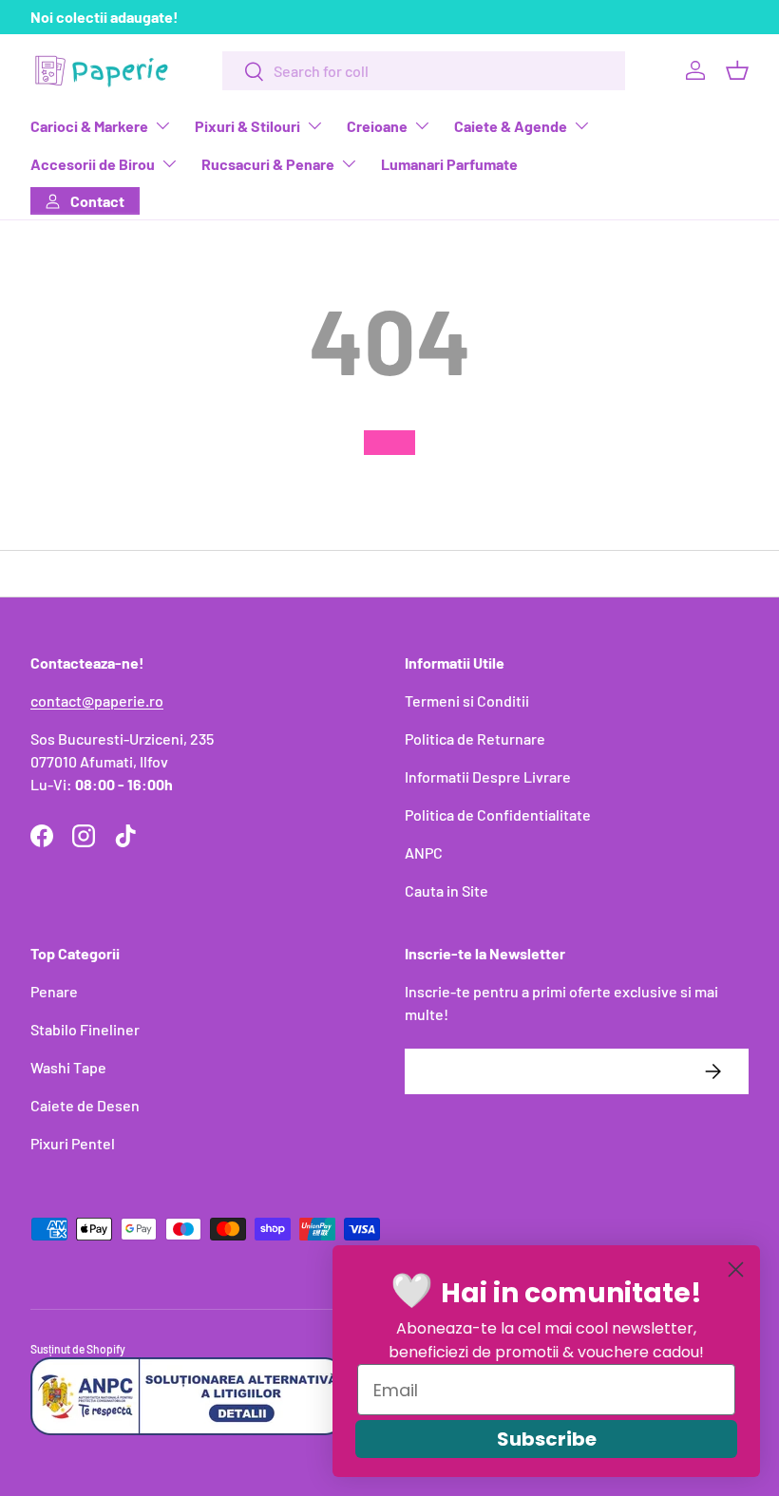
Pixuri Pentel (72, 1143)
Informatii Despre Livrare (488, 776)
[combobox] (423, 70)
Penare (54, 991)
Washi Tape (68, 1067)
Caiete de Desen (85, 1105)
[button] (737, 70)
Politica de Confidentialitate (498, 814)
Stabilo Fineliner (85, 1029)
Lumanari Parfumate (449, 164)
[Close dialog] (735, 1269)
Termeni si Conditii (467, 700)
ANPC (424, 852)
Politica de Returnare (475, 738)
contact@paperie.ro (96, 700)
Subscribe (547, 1439)
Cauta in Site (446, 890)
